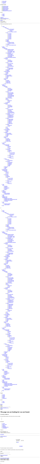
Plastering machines (7, 203)
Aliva (7, 32)
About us (3, 425)
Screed (3, 143)
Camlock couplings (9, 75)
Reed (7, 45)
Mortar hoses (8, 81)
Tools (5, 83)
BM (6, 98)
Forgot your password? (4, 455)
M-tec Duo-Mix (10, 63)
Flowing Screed (6, 144)
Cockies (3, 423)
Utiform (7, 118)
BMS (9, 165)
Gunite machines (6, 204)
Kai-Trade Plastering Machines (11, 57)
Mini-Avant (10, 125)
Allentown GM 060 (11, 43)
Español (7, 6)
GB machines (10, 162)
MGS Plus (11, 156)
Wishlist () (2, 17)
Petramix (7, 39)
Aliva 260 (9, 36)
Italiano (6, 9)
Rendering (4, 85)
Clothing (5, 167)
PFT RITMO (10, 60)
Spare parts (6, 58)
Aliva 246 (9, 34)
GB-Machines (10, 160)
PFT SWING (10, 61)
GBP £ (3, 401)
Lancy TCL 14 (12, 153)
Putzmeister (8, 69)
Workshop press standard (8, 198)
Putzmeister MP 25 (11, 114)
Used (3, 202)
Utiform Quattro (10, 119)
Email (1, 451)
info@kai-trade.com (3, 436)
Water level (6, 166)
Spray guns (6, 78)
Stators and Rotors (7, 71)
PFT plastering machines (10, 49)
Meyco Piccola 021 (11, 29)
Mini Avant (10, 100)
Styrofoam (6, 188)
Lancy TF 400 (12, 152)
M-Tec (7, 62)
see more (21, 446)
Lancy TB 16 (12, 154)
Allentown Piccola (11, 42)
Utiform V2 (10, 121)
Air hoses (7, 80)
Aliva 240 (9, 33)
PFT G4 (9, 88)
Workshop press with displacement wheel (10, 199)
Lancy (7, 127)
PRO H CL (12, 157)
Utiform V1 (10, 120)
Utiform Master (10, 68)
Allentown (8, 41)
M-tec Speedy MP (11, 96)
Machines (5, 48)
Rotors (7, 73)
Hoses (11, 30)
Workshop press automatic (8, 200)
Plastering (3, 47)
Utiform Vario (10, 123)
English (6, 7)
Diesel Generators (7, 193)
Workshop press (4, 197)
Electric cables (8, 141)
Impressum (4, 426)
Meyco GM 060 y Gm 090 (12, 31)
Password (1, 453)
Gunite (5, 27)
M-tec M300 (10, 65)
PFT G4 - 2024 (10, 50)
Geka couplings (8, 133)
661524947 (2, 434)
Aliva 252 (9, 35)
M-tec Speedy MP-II (11, 112)
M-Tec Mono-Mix (11, 55)
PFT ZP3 (9, 90)
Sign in (1, 404)
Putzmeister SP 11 (11, 116)
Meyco (7, 28)
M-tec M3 (9, 64)
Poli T (9, 101)
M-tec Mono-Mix (11, 66)
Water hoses (8, 140)
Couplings (5, 74)
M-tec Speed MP (10, 93)
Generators (8, 102)
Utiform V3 (10, 122)
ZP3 (9, 107)
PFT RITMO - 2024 (11, 51)
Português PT (9, 10)
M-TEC (7, 91)
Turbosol (7, 99)
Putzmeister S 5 (10, 115)
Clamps (7, 76)
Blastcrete (7, 44)
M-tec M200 (10, 56)
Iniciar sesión (4, 1)
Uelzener (7, 70)
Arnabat (7, 40)
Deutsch (3, 396)
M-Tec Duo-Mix (10, 53)
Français (3, 395)
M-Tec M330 (10, 54)
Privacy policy (4, 424)
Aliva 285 (9, 38)
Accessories (6, 201)
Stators (7, 72)
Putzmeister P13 (10, 117)
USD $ (3, 15)
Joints (7, 77)
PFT (7, 59)
